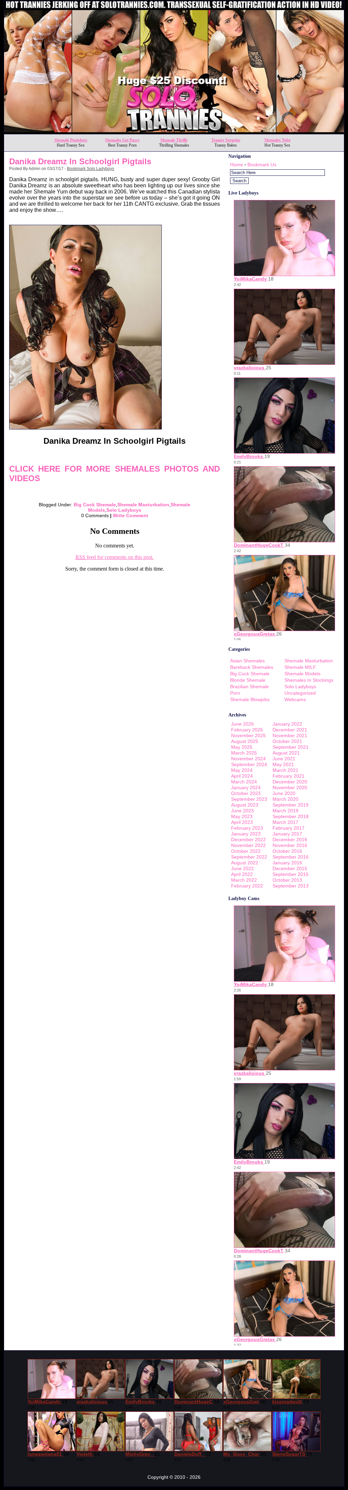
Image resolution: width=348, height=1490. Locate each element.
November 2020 (290, 787)
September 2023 (249, 799)
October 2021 (287, 741)
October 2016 (287, 851)
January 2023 (246, 833)
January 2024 (246, 787)
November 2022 (248, 845)
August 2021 (286, 753)
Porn (235, 693)
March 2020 (285, 799)
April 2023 (242, 822)
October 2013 (287, 880)
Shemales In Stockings (308, 680)
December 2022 (248, 839)
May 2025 (242, 747)
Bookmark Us (261, 164)
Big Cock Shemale (95, 504)
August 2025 (244, 741)
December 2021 (290, 729)
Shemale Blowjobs (249, 699)
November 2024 (248, 758)
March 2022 (244, 880)
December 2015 (290, 868)
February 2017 (288, 828)
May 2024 (242, 770)
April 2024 (242, 776)
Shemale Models (302, 673)
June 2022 (242, 868)
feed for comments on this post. (114, 557)
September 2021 (291, 747)
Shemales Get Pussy (122, 140)
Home (236, 164)
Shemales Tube (277, 140)
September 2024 (249, 764)
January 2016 (287, 862)
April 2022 (242, 874)
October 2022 (246, 851)
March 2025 (244, 753)
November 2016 (290, 845)
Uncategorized (300, 693)
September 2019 (291, 805)
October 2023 (246, 793)
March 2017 (285, 822)
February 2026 (247, 729)
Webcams (295, 699)
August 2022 (244, 862)
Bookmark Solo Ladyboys (90, 168)
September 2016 (291, 857)
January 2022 (287, 724)
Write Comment (130, 515)
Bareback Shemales (251, 667)
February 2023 (247, 828)
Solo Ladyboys (123, 510)
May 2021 (283, 764)
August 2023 (244, 805)
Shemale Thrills (174, 140)
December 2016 (290, 839)
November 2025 (248, 735)
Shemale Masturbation (143, 504)
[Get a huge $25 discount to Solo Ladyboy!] (174, 132)
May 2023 (242, 816)
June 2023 (242, 810)
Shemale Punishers (70, 140)
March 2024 (244, 781)
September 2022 (249, 857)
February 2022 (247, 885)
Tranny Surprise (225, 140)
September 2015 (291, 874)
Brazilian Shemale (249, 686)
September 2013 (291, 885)
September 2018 (291, 816)
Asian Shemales (247, 660)
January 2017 (287, 833)
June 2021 (284, 758)
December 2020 (290, 781)
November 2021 (290, 735)
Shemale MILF (300, 667)
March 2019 (285, 810)
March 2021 (285, 770)
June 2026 (242, 724)
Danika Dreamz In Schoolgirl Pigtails (80, 161)
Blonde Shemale (247, 680)
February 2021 (288, 776)
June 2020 (284, 793)
